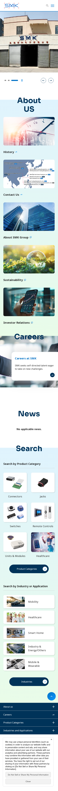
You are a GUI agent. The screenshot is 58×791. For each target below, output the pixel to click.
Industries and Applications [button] (18, 730)
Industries (26, 681)
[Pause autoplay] (22, 80)
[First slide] (50, 80)
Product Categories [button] (13, 722)
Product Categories (27, 568)
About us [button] (8, 706)
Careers (7, 714)
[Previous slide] (43, 80)
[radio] (5, 80)
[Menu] (52, 5)
